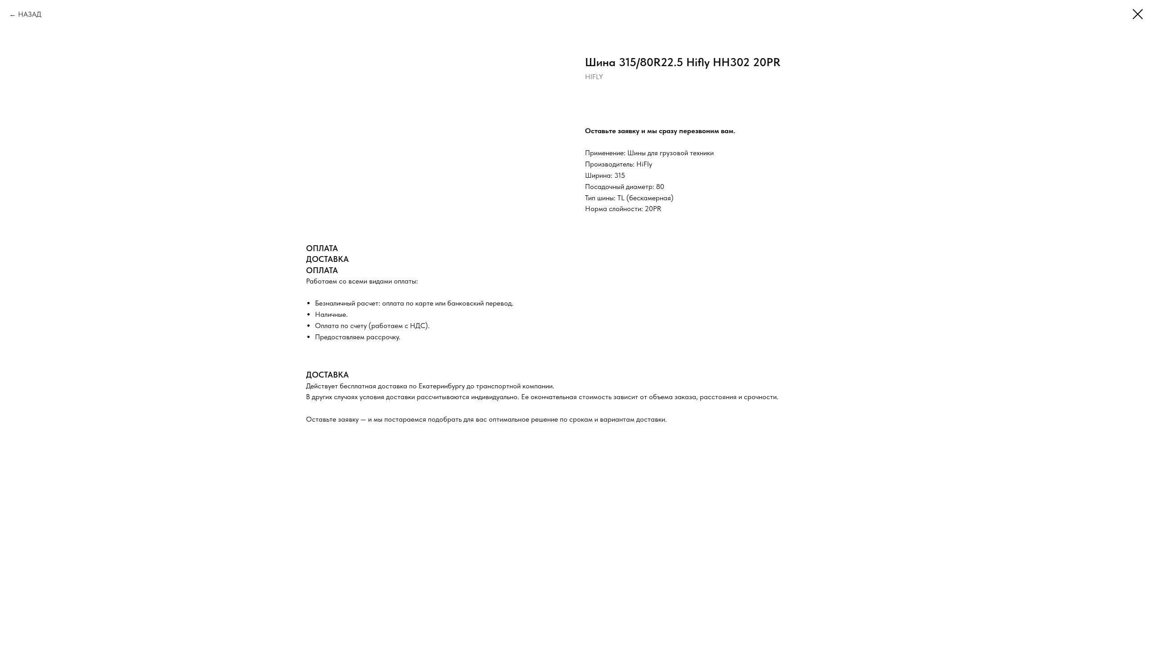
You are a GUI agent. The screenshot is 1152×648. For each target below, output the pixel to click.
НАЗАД (29, 14)
